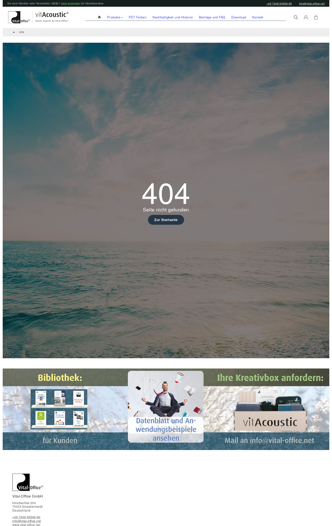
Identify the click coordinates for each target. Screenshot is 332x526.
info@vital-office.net (312, 3)
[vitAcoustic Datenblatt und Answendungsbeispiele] (165, 408)
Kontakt (257, 17)
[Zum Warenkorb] (316, 17)
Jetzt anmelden (70, 3)
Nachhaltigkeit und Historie (173, 17)
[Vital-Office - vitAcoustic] (99, 17)
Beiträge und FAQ (212, 17)
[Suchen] (296, 17)
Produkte (113, 17)
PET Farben (137, 17)
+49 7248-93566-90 (279, 3)
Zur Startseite (166, 219)
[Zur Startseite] (36, 17)
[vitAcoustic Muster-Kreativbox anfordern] (271, 408)
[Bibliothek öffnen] (61, 408)
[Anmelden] (306, 17)
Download (238, 17)
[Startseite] (13, 32)
